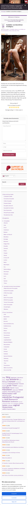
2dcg (3, 377)
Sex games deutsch (8, 205)
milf (15, 393)
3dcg (8, 377)
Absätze (16, 29)
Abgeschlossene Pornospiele (10, 288)
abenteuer (14, 377)
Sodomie (6, 353)
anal (7, 379)
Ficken (10, 30)
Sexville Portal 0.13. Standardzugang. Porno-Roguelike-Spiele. (12, 434)
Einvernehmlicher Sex (9, 323)
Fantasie (6, 248)
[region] (14, 492)
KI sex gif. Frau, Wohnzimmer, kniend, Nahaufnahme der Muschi (10, 441)
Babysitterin (6, 316)
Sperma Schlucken (8, 356)
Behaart (5, 232)
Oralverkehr (6, 346)
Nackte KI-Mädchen (14, 17)
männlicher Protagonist (13, 397)
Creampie (11, 381)
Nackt (13, 30)
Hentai (5, 255)
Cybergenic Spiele (8, 196)
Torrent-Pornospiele (8, 302)
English (6, 176)
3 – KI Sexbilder (6, 221)
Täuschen (6, 360)
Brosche (6, 321)
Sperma (5, 280)
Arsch (19, 29)
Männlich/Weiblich (8, 342)
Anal (5, 225)
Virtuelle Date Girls (8, 215)
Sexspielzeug (16, 403)
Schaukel (20, 401)
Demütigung (18, 381)
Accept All (14, 493)
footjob (4, 385)
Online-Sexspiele (8, 201)
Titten (18, 30)
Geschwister (7, 335)
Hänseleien (7, 389)
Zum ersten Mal (7, 370)
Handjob (5, 387)
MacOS (5, 295)
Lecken (5, 260)
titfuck (10, 405)
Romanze (6, 401)
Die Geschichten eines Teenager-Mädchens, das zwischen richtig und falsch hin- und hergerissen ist (13, 421)
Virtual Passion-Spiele (9, 212)
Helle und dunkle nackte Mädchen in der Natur (13, 447)
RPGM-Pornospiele (8, 300)
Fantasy (5, 328)
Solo (16, 30)
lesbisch (18, 391)
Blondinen (6, 30)
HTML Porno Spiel (8, 293)
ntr (3, 399)
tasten (4, 405)
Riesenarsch (13, 399)
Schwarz (6, 351)
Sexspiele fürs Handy (9, 208)
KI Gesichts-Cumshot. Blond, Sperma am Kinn (13, 463)
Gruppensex (7, 337)
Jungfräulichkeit (7, 339)
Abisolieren (20, 377)
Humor (17, 387)
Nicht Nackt (6, 264)
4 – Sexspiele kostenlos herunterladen (11, 286)
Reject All (14, 501)
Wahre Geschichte (8, 367)
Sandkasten (14, 401)
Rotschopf (6, 271)
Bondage (6, 239)
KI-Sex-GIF (6, 257)
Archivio (4, 29)
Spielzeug (6, 358)
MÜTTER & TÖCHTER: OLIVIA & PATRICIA (12, 475)
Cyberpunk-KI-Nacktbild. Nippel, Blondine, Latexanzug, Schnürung (14, 20)
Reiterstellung (7, 269)
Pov (5, 267)
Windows (6, 309)
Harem (12, 388)
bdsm (20, 379)
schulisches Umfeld (6, 403)
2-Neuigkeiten (5, 218)
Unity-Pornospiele (8, 304)
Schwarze (6, 274)
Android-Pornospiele (8, 290)
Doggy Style (6, 243)
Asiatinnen (6, 229)
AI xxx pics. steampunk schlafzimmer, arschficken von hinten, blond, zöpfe (13, 469)
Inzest (20, 390)
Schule (5, 349)
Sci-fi (5, 276)
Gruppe (5, 253)
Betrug (4, 382)
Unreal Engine (7, 307)
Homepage (3, 11)
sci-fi (12, 403)
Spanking (21, 403)
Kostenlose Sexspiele (9, 198)
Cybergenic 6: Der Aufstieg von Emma (11, 452)
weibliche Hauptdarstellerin (8, 409)
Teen (5, 363)
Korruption (12, 391)
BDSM (5, 319)
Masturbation (7, 344)
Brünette (6, 241)
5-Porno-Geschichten (7, 312)
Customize (14, 497)
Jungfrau (5, 391)
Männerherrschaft (6, 395)
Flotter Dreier (7, 333)
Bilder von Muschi (8, 234)
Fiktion (5, 330)
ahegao (3, 379)
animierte (14, 379)
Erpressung (4, 383)
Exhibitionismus (7, 326)
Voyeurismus (7, 365)
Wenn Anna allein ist (7, 457)
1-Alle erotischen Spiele (7, 194)
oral (6, 399)
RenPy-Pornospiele (8, 297)
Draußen (6, 246)
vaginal (16, 405)
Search (4, 182)
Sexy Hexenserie (8, 210)
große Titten (12, 385)
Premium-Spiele (7, 203)
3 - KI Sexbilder (11, 29)
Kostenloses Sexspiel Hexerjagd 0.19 (11, 428)
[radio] (10, 108)
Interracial (15, 390)
